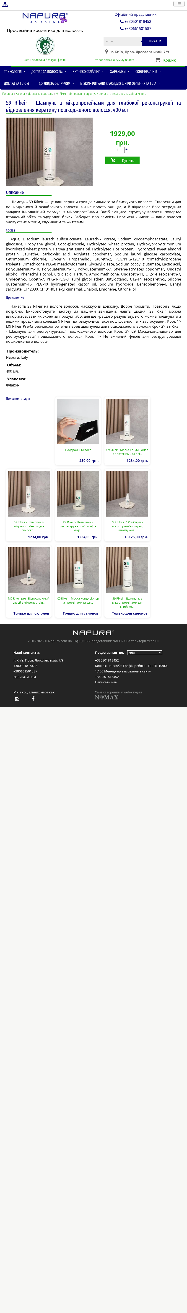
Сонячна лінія (146, 72)
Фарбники (118, 72)
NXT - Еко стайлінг (86, 72)
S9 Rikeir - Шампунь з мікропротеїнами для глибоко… (29, 526)
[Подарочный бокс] (78, 421)
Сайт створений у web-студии (118, 692)
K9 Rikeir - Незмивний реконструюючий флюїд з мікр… (78, 526)
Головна (7, 94)
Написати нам (24, 677)
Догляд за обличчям (54, 83)
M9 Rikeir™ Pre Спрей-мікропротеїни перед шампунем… (127, 526)
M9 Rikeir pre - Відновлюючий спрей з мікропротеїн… (28, 600)
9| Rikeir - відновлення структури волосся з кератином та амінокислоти (101, 94)
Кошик (169, 60)
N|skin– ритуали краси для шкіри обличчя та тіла (118, 83)
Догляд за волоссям (47, 72)
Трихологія (13, 72)
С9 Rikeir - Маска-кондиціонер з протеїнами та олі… (127, 452)
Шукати (155, 41)
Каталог (20, 94)
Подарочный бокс (78, 450)
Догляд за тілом (16, 83)
